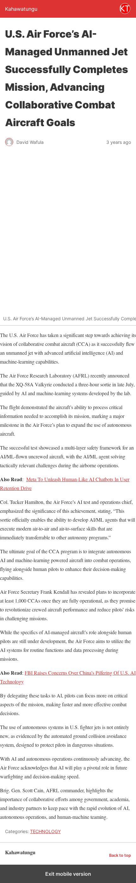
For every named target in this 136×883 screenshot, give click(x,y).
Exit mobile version (68, 874)
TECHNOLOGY (45, 831)
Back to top (120, 855)
